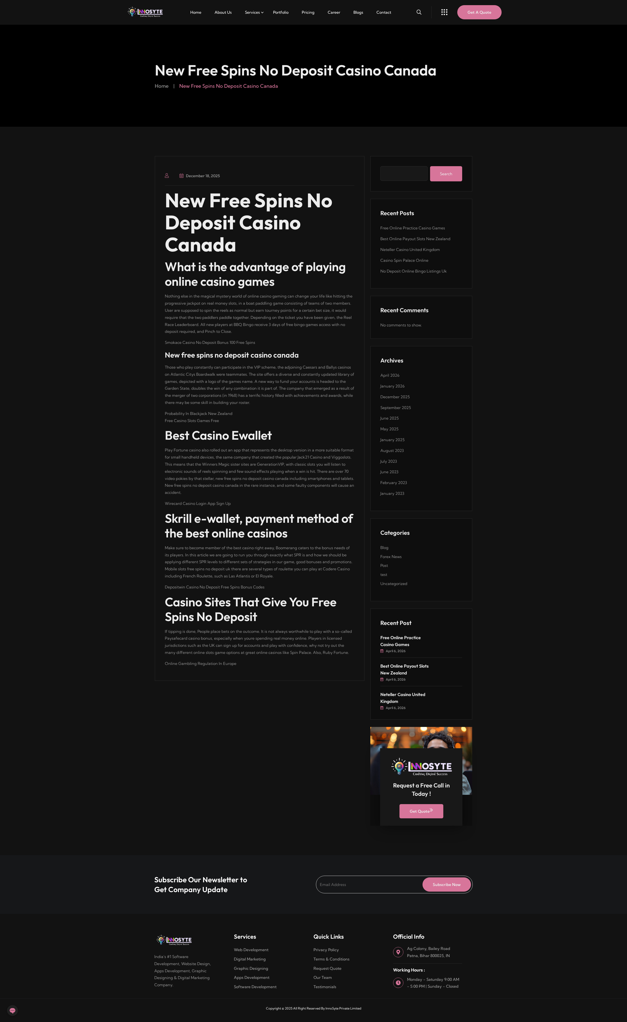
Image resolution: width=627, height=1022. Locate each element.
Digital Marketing (250, 959)
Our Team (323, 977)
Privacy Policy (326, 949)
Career (334, 12)
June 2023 (389, 471)
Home (195, 12)
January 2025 (392, 439)
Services (252, 12)
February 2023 (393, 482)
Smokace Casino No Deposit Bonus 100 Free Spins (210, 342)
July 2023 (388, 461)
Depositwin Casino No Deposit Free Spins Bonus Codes (215, 587)
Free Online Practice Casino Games (412, 227)
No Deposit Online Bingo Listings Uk (413, 271)
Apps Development (251, 977)
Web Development (251, 949)
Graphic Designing (251, 968)
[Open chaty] (12, 1010)
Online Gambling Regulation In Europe (200, 663)
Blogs (358, 12)
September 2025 (395, 407)
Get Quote (420, 811)
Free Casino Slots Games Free (192, 420)
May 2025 (389, 428)
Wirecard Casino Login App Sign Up (198, 503)
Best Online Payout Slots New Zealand (415, 238)
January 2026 (392, 386)
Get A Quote (479, 12)
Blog (384, 547)
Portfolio (281, 12)
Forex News (391, 556)
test (383, 574)
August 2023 (392, 450)
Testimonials (325, 986)
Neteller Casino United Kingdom (410, 249)
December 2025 (395, 396)
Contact (383, 12)
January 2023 (392, 493)
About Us (223, 12)
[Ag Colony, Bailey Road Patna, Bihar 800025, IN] (398, 952)
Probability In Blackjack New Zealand (198, 413)
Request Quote (327, 968)
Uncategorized (393, 583)
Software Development (255, 986)
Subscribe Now (447, 884)
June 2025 (389, 418)
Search (446, 173)
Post (384, 565)
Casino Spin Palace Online (404, 260)
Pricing (308, 12)
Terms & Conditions (332, 959)
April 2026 (389, 375)
